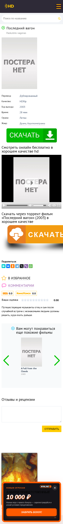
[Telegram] (17, 266)
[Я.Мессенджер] (3, 266)
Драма (23, 123)
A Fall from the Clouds (29, 370)
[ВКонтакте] (8, 266)
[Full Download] (15, 6)
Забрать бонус (31, 512)
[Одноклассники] (13, 266)
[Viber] (26, 266)
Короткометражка (36, 123)
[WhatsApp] (31, 266)
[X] (22, 266)
